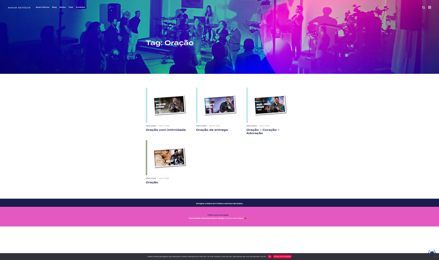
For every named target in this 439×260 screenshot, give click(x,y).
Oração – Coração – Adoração (263, 131)
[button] (432, 253)
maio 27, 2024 (164, 126)
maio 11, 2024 (265, 126)
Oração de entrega (212, 130)
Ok (270, 256)
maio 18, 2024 (214, 126)
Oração (152, 182)
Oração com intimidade (166, 130)
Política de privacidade (218, 215)
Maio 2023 (151, 178)
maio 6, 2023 (164, 178)
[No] (436, 256)
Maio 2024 (151, 126)
